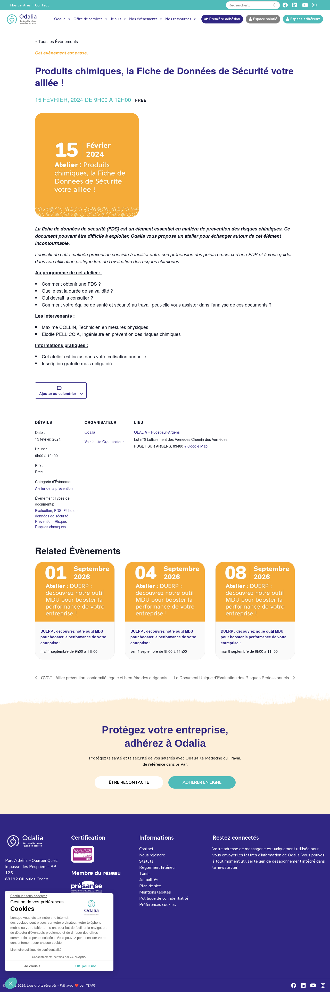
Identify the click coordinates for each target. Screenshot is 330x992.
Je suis (115, 19)
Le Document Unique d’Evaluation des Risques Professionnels (232, 678)
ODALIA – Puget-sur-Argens (157, 432)
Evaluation (43, 510)
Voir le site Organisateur (104, 441)
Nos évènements (143, 19)
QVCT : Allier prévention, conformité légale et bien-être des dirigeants (103, 678)
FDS (57, 510)
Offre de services (87, 19)
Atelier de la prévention (54, 488)
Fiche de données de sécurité (56, 513)
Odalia (59, 19)
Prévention (44, 521)
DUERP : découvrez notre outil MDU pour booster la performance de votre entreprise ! (73, 637)
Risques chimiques (50, 526)
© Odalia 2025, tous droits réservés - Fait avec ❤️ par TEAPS (49, 985)
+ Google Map (196, 446)
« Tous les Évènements (56, 41)
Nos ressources (178, 19)
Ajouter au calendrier (57, 393)
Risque (60, 521)
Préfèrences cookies (157, 904)
